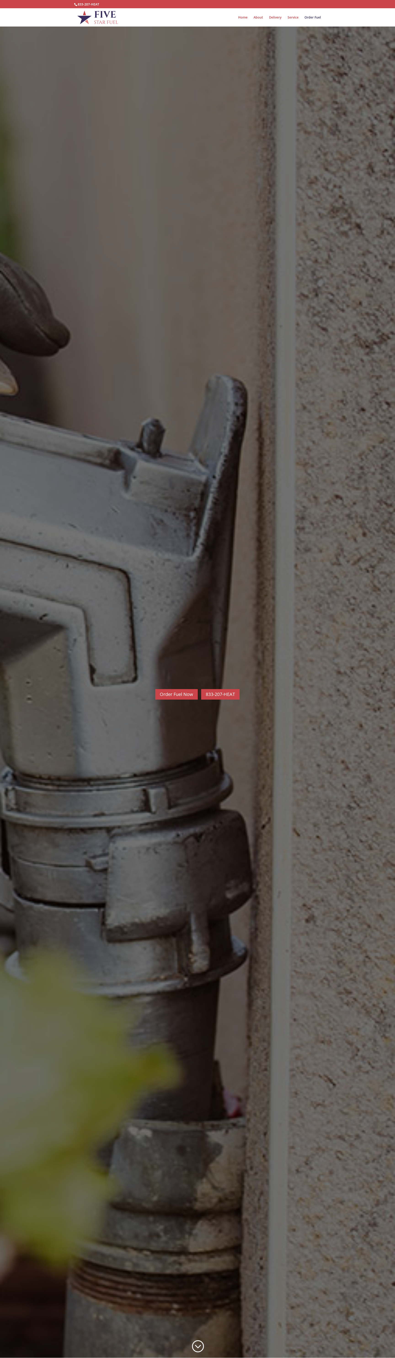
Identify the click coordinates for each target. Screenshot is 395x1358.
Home (243, 17)
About (258, 17)
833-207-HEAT (88, 4)
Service (293, 17)
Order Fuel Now (176, 694)
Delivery (275, 17)
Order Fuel (312, 17)
